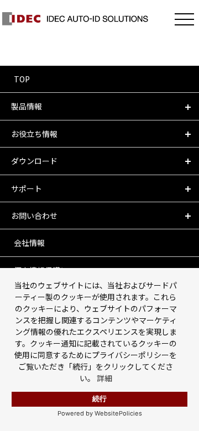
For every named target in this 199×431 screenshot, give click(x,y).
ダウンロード (34, 160)
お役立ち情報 (34, 133)
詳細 (104, 377)
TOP (22, 79)
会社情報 (29, 242)
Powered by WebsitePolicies (99, 413)
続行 (99, 399)
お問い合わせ (34, 215)
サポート (26, 188)
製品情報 (26, 106)
